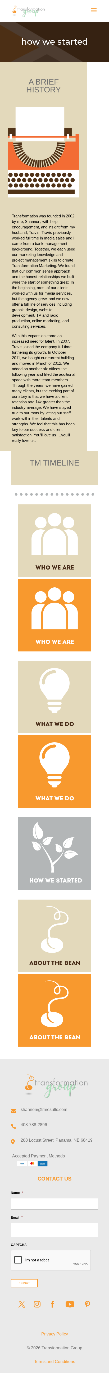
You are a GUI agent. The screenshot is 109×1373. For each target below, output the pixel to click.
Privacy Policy (54, 1334)
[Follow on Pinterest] (87, 1304)
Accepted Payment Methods (38, 1156)
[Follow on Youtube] (70, 1304)
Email (17, 1217)
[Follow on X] (21, 1304)
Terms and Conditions (54, 1361)
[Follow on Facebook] (52, 1304)
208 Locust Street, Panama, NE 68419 (57, 1140)
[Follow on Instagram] (37, 1304)
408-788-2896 (34, 1125)
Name (17, 1193)
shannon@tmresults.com (44, 1109)
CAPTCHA (19, 1245)
